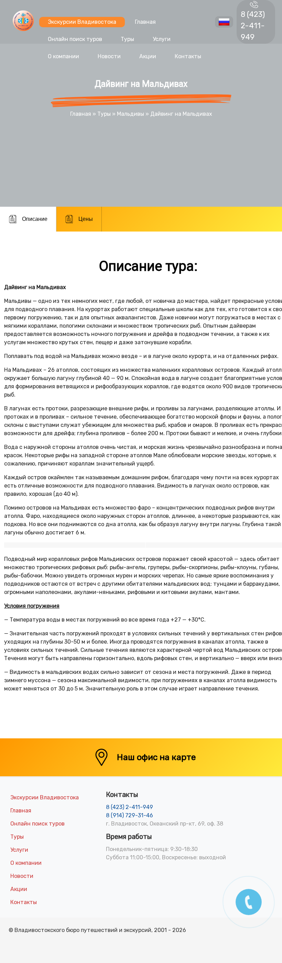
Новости (109, 56)
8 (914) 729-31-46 (129, 815)
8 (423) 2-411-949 (253, 26)
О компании (63, 56)
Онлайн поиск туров (75, 39)
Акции (147, 56)
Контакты (188, 56)
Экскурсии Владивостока (82, 22)
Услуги (162, 39)
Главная (145, 22)
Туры (127, 39)
